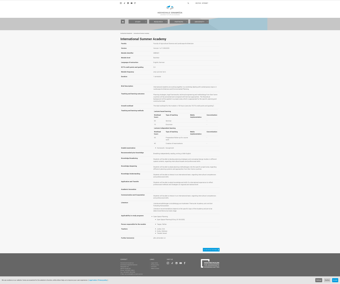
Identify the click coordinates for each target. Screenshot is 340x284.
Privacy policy (102, 280)
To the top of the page (210, 249)
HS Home (153, 266)
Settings (318, 280)
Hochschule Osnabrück (126, 33)
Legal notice (93, 280)
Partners (179, 22)
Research (158, 22)
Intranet (205, 3)
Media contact (155, 268)
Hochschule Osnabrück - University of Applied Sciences (170, 10)
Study (138, 22)
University (199, 22)
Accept (335, 280)
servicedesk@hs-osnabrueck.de (133, 274)
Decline (327, 280)
